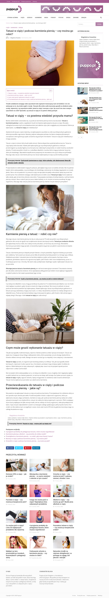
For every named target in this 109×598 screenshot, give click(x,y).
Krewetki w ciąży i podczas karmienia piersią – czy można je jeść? (28, 441)
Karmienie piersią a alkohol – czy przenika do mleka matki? (26, 434)
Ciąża (22, 17)
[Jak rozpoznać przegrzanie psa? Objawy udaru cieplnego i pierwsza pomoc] (83, 108)
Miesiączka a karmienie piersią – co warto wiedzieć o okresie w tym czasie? (40, 476)
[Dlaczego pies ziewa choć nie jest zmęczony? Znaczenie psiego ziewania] (83, 127)
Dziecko (29, 17)
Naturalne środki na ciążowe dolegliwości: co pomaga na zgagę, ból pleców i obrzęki (62, 554)
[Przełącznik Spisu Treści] (50, 90)
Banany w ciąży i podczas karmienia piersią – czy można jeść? (27, 439)
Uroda (68, 17)
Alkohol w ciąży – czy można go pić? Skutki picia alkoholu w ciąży (63, 502)
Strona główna (12, 17)
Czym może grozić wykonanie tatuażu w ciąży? (21, 97)
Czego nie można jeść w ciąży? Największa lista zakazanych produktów (39, 502)
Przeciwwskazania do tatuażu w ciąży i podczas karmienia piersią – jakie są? (30, 99)
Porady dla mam (16, 1)
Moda (46, 17)
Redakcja (35, 1)
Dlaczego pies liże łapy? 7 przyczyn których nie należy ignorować (96, 119)
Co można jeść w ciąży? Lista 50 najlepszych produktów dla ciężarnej (15, 527)
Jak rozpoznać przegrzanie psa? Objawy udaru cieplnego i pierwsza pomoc (96, 109)
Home (7, 23)
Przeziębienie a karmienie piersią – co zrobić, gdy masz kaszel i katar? (29, 436)
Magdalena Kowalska (16, 38)
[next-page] (81, 137)
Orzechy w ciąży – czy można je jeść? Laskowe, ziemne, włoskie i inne (62, 476)
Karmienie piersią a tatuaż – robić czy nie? (20, 95)
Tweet (20, 448)
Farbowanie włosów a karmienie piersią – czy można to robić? (38, 553)
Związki (83, 17)
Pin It (28, 448)
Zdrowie (76, 17)
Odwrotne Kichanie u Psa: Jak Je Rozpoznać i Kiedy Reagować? (95, 99)
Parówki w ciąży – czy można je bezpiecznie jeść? (16, 501)
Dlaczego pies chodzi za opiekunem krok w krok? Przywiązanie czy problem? (96, 89)
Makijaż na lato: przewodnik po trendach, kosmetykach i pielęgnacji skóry (15, 554)
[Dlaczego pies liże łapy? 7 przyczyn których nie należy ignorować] (83, 118)
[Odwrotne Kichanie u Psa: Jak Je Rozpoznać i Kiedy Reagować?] (83, 98)
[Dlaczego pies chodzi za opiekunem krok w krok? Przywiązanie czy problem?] (83, 88)
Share (11, 448)
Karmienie (38, 17)
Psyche (61, 17)
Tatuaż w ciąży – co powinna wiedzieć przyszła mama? (23, 93)
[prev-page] (79, 137)
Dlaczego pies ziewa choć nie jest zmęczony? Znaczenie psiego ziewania (95, 128)
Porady (53, 17)
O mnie (8, 1)
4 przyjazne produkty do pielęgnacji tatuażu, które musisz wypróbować (30, 432)
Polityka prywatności (26, 1)
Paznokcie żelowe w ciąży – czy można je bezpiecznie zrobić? (63, 527)
